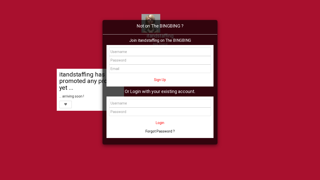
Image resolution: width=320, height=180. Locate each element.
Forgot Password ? (160, 131)
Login (160, 123)
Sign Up (160, 80)
